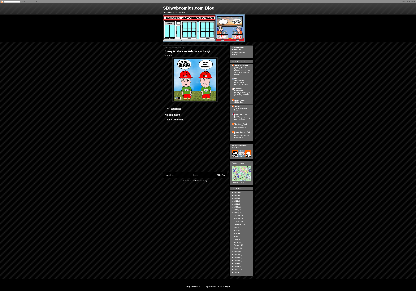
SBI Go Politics (239, 100)
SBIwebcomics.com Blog (188, 8)
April (235, 239)
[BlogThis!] (174, 109)
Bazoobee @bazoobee (238, 89)
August (236, 227)
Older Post (221, 175)
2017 (236, 252)
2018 (236, 213)
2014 (236, 261)
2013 (236, 263)
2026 (236, 192)
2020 (236, 207)
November (237, 218)
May (235, 236)
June (236, 233)
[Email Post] (167, 108)
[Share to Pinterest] (180, 109)
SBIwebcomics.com (241, 79)
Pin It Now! (168, 56)
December (237, 215)
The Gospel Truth (240, 124)
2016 (236, 255)
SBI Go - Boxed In (240, 102)
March (236, 242)
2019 (236, 210)
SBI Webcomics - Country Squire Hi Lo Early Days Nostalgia (241, 82)
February (237, 245)
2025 (236, 195)
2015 (236, 257)
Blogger (227, 287)
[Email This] (172, 109)
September (238, 224)
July (235, 230)
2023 (236, 198)
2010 (236, 272)
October (237, 221)
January (237, 248)
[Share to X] (176, 109)
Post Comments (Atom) (199, 181)
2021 (236, 204)
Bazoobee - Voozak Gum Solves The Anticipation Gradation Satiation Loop (242, 94)
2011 (236, 269)
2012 (236, 266)
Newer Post (169, 175)
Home (195, 175)
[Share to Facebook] (178, 109)
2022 (236, 201)
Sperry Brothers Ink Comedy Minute (241, 66)
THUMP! (237, 106)
